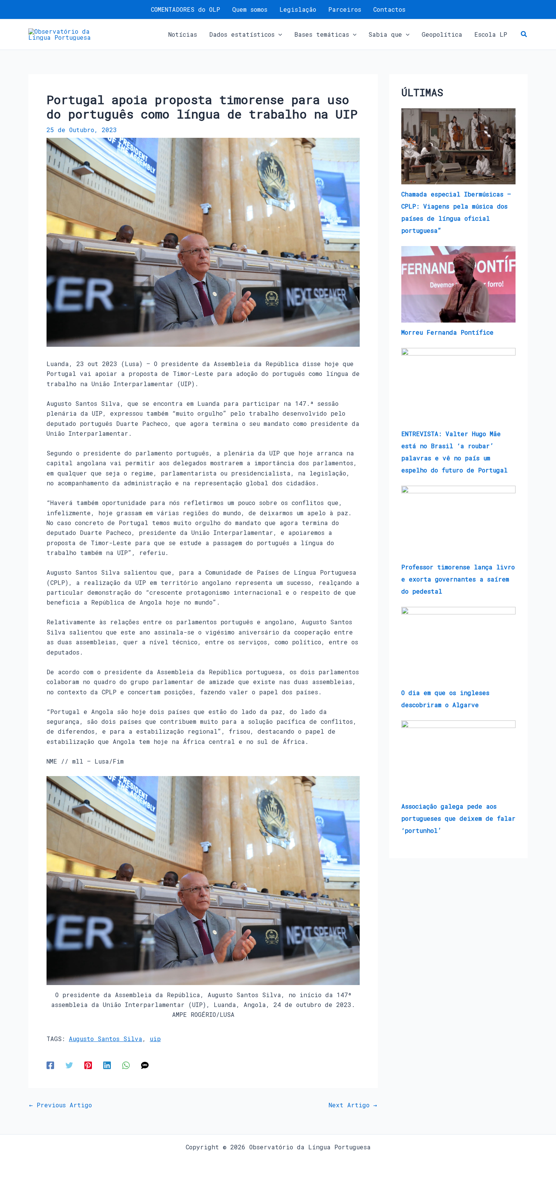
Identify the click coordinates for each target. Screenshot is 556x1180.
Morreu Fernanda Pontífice (447, 332)
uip (155, 1039)
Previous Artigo (60, 1105)
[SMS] (145, 1065)
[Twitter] (69, 1065)
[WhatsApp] (126, 1065)
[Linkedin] (107, 1065)
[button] (278, 34)
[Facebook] (50, 1065)
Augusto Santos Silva (105, 1039)
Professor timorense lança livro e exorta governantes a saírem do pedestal (458, 579)
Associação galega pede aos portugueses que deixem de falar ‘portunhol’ (458, 818)
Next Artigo (353, 1105)
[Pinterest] (88, 1065)
